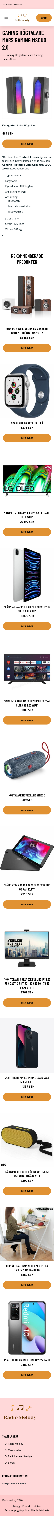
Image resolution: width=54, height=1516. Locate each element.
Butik (43, 17)
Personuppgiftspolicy (17, 1510)
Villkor (37, 1506)
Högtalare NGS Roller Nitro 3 (27, 795)
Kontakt (26, 1506)
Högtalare (30, 125)
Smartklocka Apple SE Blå (27, 423)
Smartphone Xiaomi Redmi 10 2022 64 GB (27, 1360)
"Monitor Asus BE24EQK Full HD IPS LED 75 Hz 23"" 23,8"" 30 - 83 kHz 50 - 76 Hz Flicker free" (27, 983)
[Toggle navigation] (6, 17)
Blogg (11, 1462)
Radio (20, 125)
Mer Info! (27, 143)
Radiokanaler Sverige (20, 1456)
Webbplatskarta (40, 1510)
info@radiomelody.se (12, 4)
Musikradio (14, 1450)
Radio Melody (15, 1443)
